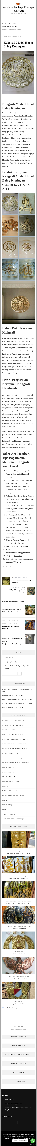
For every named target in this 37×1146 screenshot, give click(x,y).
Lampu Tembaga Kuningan (11, 781)
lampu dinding (7, 767)
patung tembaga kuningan (11, 795)
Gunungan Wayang (8, 730)
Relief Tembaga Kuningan (13, 819)
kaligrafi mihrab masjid (11, 758)
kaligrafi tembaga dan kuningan (14, 762)
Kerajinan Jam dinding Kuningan (12, 644)
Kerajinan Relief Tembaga (9, 695)
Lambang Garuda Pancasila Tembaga (18, 979)
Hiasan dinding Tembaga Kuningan (14, 739)
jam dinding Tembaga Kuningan (12, 638)
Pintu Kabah (6, 805)
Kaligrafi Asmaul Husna (10, 753)
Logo (4, 786)
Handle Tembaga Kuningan (11, 734)
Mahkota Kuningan (8, 609)
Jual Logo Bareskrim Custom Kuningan (13, 703)
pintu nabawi (6, 623)
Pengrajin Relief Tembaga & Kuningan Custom (15, 689)
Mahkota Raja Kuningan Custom (12, 612)
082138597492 (9, 658)
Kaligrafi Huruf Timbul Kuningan (18, 878)
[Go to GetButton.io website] (33, 1144)
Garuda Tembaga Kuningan (11, 725)
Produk (28, 37)
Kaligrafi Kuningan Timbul (18, 928)
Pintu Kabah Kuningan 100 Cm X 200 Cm (18, 853)
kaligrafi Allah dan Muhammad (14, 37)
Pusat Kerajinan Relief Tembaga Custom (13, 699)
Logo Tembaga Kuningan (18, 1029)
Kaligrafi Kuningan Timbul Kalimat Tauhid (18, 903)
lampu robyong (7, 776)
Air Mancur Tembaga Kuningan (13, 720)
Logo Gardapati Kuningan (9, 707)
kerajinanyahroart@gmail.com (13, 662)
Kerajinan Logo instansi (18, 953)
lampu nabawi (7, 772)
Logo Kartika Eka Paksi (18, 1004)
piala (4, 800)
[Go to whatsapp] (32, 1140)
